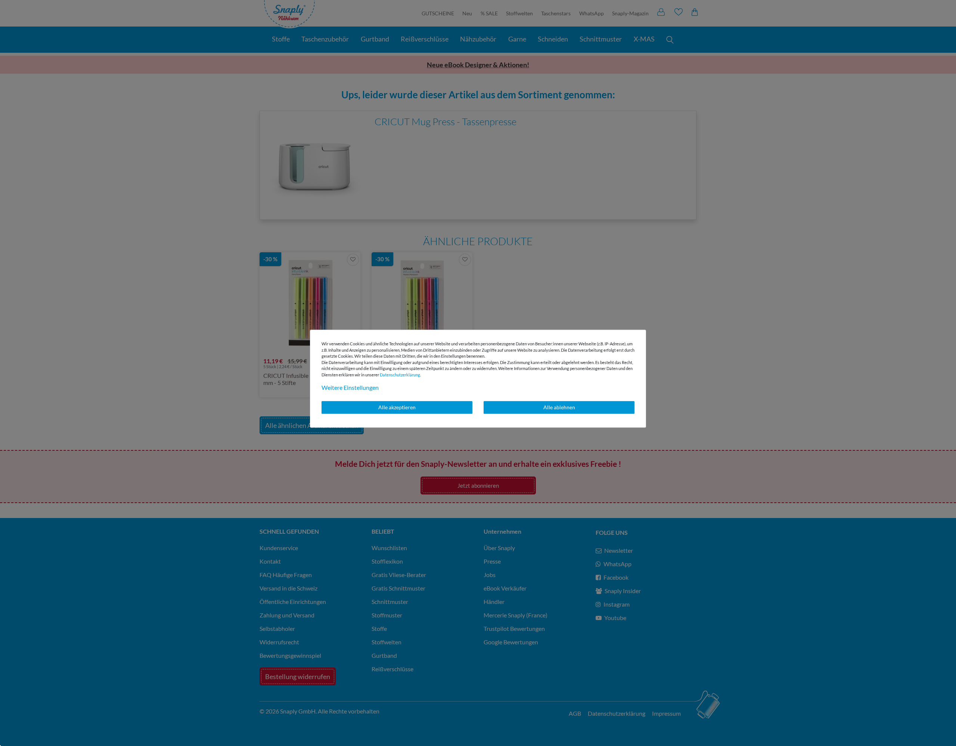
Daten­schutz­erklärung (400, 374)
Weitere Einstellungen (350, 387)
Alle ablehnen (559, 407)
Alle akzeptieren (397, 407)
